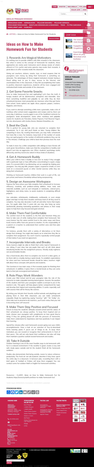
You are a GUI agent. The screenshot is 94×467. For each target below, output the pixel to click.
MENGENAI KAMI (15, 23)
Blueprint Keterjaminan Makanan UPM (63, 405)
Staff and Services (13, 415)
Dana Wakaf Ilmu (61, 410)
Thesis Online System (30, 411)
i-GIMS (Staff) (28, 409)
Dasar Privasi (10, 449)
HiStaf (58, 415)
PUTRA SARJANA (74, 25)
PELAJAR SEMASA (61, 23)
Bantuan (16, 451)
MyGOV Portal (44, 414)
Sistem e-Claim (28, 416)
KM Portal (27, 418)
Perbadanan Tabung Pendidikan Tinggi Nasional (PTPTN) (46, 411)
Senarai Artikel (54, 38)
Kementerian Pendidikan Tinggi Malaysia (45, 406)
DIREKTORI (62, 7)
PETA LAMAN (83, 7)
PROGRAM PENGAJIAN (17, 25)
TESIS (63, 25)
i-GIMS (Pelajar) (28, 407)
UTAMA (55, 7)
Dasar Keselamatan (13, 453)
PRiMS (26, 423)
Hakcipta (18, 449)
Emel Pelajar (27, 405)
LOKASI (84, 10)
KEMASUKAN (29, 23)
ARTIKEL (13, 34)
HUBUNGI (28, 27)
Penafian (9, 451)
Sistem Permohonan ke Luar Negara (30, 420)
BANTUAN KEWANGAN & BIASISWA (43, 25)
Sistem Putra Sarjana (30, 413)
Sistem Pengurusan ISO (63, 408)
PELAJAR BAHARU (44, 23)
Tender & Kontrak (61, 412)
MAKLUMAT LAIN (15, 27)
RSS (24, 449)
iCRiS (25, 426)
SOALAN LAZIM (75, 10)
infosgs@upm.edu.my (77, 95)
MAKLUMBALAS (72, 7)
